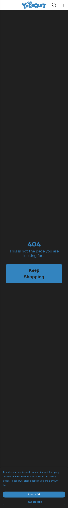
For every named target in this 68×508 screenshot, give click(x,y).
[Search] (54, 5)
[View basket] (61, 5)
